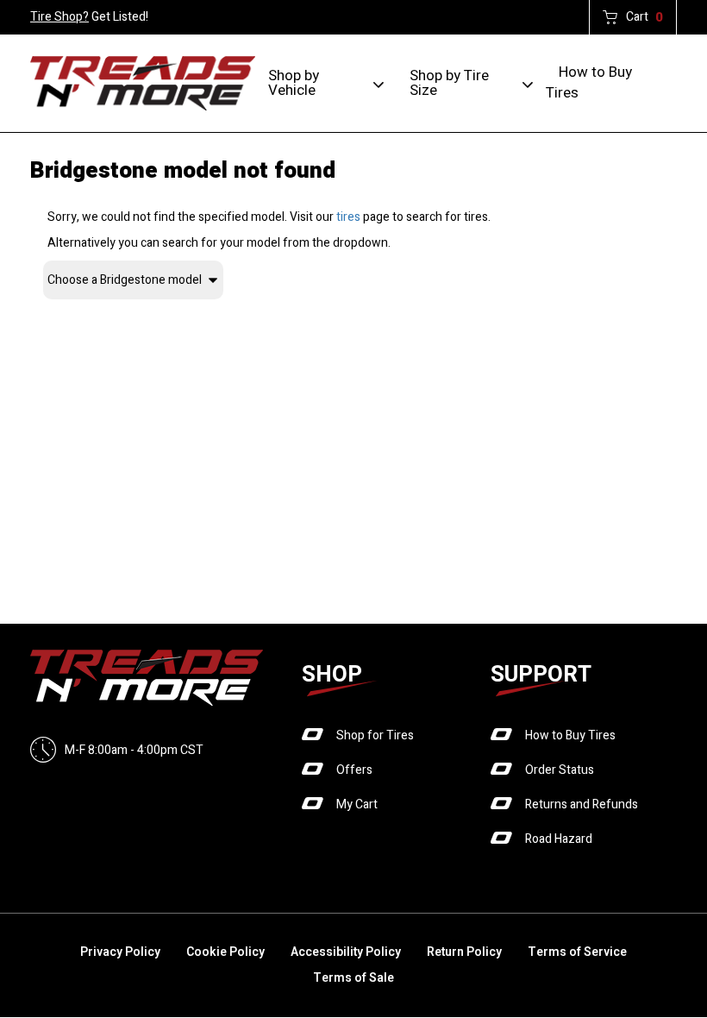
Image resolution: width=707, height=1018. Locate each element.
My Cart (357, 804)
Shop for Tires (375, 735)
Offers (354, 770)
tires (348, 217)
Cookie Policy (225, 952)
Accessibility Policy (346, 952)
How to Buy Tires (589, 82)
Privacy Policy (120, 952)
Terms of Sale (353, 978)
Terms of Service (577, 952)
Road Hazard (558, 839)
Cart (644, 17)
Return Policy (464, 952)
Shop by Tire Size (449, 83)
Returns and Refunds (581, 804)
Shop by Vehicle (293, 83)
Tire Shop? (59, 17)
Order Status (559, 770)
